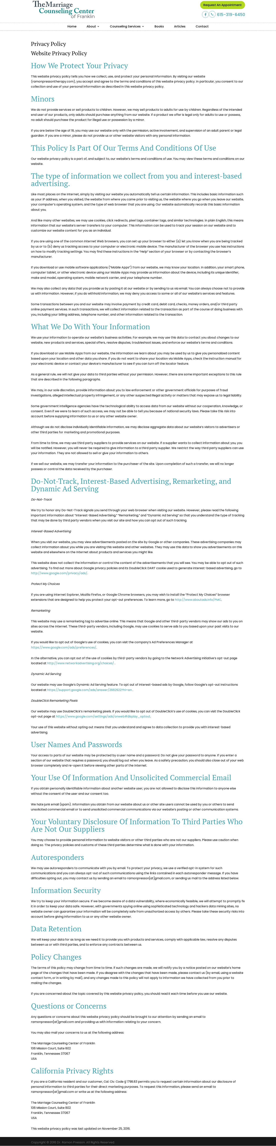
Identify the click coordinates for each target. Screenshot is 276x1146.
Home (71, 26)
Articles (180, 26)
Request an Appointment (222, 5)
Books (159, 26)
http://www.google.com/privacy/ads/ (59, 573)
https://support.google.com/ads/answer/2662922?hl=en (90, 690)
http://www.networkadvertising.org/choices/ (81, 663)
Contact (202, 26)
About (91, 26)
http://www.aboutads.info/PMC (198, 600)
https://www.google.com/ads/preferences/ (63, 647)
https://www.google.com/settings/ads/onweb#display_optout (103, 716)
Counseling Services (125, 26)
